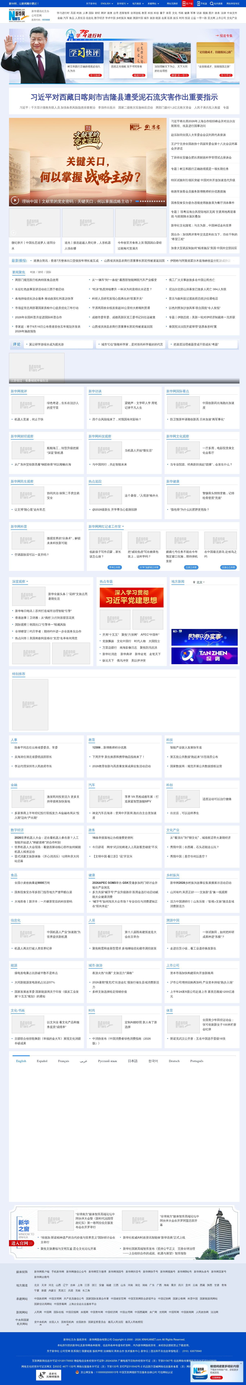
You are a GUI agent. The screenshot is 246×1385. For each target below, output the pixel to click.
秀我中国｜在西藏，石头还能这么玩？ (194, 867)
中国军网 (174, 1332)
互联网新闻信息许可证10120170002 (53, 1381)
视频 (205, 13)
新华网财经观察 (22, 436)
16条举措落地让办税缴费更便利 (112, 858)
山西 (58, 1305)
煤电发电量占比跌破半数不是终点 (36, 993)
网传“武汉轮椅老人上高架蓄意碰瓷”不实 (132, 867)
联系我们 (76, 1371)
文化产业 (232, 18)
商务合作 (119, 1371)
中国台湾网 (126, 1332)
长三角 (86, 1311)
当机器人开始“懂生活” (139, 450)
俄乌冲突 (122, 660)
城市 (146, 18)
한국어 (153, 1081)
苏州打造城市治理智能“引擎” (53, 610)
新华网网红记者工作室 (105, 526)
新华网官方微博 (97, 1292)
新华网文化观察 (177, 436)
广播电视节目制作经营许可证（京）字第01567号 (145, 1381)
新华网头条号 (201, 1292)
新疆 (43, 1311)
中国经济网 (111, 1332)
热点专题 (106, 581)
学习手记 (226, 75)
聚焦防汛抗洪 (148, 647)
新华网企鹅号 (41, 1297)
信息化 (89, 18)
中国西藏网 (141, 1332)
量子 (162, 13)
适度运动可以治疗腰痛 (217, 819)
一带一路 (202, 18)
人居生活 (80, 18)
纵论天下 (108, 660)
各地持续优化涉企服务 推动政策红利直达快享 (44, 298)
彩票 (169, 18)
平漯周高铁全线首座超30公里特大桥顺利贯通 (121, 307)
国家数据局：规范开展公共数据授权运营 (196, 766)
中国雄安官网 (118, 1319)
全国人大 (54, 1342)
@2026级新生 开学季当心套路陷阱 (114, 509)
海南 (166, 1305)
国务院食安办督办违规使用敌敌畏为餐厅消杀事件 (202, 202)
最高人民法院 (115, 1342)
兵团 (70, 1311)
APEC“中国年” (150, 634)
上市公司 (221, 18)
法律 (223, 13)
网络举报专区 (233, 3)
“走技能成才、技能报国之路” (214, 66)
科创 (156, 13)
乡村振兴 (121, 18)
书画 (180, 13)
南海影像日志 (128, 647)
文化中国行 (124, 641)
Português (196, 1081)
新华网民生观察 (22, 481)
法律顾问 (108, 1371)
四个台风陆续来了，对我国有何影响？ (116, 419)
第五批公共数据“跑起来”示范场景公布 (194, 756)
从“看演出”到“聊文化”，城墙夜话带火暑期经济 (200, 858)
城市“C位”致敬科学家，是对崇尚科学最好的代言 (132, 344)
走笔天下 (155, 654)
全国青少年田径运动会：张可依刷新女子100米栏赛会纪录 (219, 1045)
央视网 (84, 1332)
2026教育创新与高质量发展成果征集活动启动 (121, 766)
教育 (144, 13)
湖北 (137, 1305)
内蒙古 (52, 1311)
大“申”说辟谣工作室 (149, 567)
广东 (152, 1305)
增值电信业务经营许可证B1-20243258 (95, 1381)
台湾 (115, 13)
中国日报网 (72, 1332)
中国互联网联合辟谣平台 (142, 1319)
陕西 (209, 1305)
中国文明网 (55, 1319)
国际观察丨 (22, 624)
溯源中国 (138, 18)
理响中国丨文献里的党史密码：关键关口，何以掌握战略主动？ (78, 201)
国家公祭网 (179, 1319)
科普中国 (193, 1319)
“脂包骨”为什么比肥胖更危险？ (189, 509)
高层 (73, 13)
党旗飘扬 (108, 641)
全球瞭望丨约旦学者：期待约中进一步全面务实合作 (48, 631)
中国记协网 (164, 1319)
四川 (180, 1305)
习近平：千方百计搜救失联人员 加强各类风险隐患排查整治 (57, 107)
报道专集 (226, 35)
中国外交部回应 (227, 248)
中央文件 (232, 13)
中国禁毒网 (60, 1324)
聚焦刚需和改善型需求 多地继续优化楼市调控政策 (124, 969)
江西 (115, 1305)
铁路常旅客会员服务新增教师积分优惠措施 (198, 191)
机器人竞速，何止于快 (29, 419)
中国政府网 (40, 1319)
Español (42, 1081)
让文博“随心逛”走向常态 (30, 509)
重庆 (173, 1305)
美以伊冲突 (138, 660)
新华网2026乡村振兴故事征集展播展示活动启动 (200, 903)
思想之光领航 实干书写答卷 (126, 66)
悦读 (187, 18)
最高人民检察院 (134, 1342)
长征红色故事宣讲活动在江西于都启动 (39, 289)
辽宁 (65, 1305)
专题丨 (175, 168)
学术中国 (110, 18)
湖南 (144, 1305)
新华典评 (126, 654)
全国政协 (81, 1342)
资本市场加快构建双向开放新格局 (191, 993)
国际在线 (59, 1332)
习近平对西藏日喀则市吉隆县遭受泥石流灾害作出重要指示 (124, 96)
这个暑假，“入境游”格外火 (141, 495)
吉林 (72, 1305)
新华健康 (172, 481)
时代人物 (140, 641)
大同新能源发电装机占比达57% (35, 1003)
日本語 (133, 1081)
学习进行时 (63, 13)
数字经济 (99, 18)
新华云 (144, 1371)
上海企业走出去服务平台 (83, 1324)
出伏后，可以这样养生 (184, 833)
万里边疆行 (109, 647)
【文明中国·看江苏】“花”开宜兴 (112, 877)
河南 (130, 1305)
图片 (211, 13)
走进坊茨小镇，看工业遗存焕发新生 (193, 969)
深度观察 (18, 581)
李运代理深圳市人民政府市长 (33, 766)
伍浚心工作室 (228, 567)
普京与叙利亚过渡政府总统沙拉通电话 (193, 298)
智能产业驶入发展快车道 (186, 747)
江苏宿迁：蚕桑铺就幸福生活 (29, 380)
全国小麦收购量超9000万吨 (32, 903)
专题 (226, 107)
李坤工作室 (114, 567)
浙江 (94, 1305)
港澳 (109, 13)
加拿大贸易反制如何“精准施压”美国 (193, 248)
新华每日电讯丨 (25, 610)
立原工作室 (191, 567)
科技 (150, 13)
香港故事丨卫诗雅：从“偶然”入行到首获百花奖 (45, 617)
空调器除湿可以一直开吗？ (32, 554)
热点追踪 (95, 481)
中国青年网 (96, 1332)
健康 (186, 13)
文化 (174, 13)
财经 (97, 13)
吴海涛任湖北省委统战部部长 (33, 756)
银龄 (129, 18)
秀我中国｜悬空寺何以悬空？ (189, 877)
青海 (224, 1305)
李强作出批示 (106, 107)
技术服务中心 (132, 1371)
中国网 (48, 1332)
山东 (123, 1305)
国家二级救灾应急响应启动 (135, 107)
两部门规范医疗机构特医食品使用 (36, 279)
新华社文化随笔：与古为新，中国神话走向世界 (201, 225)
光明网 (163, 1332)
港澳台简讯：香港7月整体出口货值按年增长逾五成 (66, 260)
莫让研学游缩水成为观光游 (46, 344)
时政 (79, 13)
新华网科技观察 (100, 436)
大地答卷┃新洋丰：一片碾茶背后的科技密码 (43, 922)
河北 (51, 1305)
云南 (195, 1305)
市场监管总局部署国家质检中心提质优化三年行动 (47, 307)
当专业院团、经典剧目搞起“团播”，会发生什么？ (201, 464)
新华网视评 (19, 391)
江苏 (87, 1305)
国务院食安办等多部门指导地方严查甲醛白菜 (43, 912)
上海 (79, 1305)
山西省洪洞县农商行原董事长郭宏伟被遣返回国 (134, 260)
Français (63, 1081)
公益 (193, 18)
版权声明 (98, 1371)
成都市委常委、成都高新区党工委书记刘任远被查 (123, 317)
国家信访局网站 (43, 1324)
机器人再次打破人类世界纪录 (33, 969)
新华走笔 (140, 654)
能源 (158, 18)
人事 (85, 13)
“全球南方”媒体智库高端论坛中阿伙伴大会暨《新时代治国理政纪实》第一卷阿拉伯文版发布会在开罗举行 (95, 1241)
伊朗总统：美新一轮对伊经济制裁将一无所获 (206, 317)
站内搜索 (218, 3)
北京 (36, 1305)
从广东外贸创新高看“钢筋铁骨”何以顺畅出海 (43, 464)
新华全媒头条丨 (58, 593)
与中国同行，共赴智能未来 (109, 464)
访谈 (199, 13)
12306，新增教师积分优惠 (109, 747)
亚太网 (211, 18)
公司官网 (37, 15)
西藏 (202, 1305)
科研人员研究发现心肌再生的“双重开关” (117, 298)
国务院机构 (67, 1342)
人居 (92, 940)
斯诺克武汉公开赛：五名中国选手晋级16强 (197, 1059)
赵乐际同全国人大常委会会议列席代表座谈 (198, 134)
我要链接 (87, 1371)
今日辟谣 (98, 867)
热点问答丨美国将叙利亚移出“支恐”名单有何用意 (46, 638)
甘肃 (216, 1305)
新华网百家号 (218, 1292)
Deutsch (174, 1081)
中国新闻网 (187, 1332)
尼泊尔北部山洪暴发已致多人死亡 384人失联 (197, 289)
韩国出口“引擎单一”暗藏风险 (48, 624)
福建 (108, 1305)
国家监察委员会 (97, 1342)
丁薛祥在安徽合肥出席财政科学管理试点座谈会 (201, 157)
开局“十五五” (110, 634)
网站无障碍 (172, 3)
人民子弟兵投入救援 (207, 107)
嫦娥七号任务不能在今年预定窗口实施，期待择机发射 (182, 556)
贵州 (188, 1305)
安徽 (101, 1305)
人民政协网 (202, 1332)
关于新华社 (91, 3)
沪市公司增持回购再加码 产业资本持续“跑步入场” (201, 1003)
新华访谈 (95, 391)
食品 (71, 18)
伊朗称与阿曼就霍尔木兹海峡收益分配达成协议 (200, 260)
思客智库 (124, 13)
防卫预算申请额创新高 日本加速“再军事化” (197, 419)
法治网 (214, 1332)
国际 (91, 13)
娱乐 (175, 18)
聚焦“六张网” (130, 634)
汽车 (65, 18)
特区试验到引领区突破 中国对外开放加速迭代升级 (203, 180)
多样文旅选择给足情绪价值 (109, 1012)
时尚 (181, 18)
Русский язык (107, 1081)
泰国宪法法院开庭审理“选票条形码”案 (193, 326)
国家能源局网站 (209, 1319)
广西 (159, 1305)
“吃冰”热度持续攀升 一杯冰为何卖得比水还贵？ (122, 289)
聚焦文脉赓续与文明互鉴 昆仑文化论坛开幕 (68, 1269)
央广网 (153, 1332)
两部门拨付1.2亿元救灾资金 (173, 107)
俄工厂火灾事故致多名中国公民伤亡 (192, 279)
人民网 (38, 1332)
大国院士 (154, 641)
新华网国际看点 (177, 391)
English (21, 1081)
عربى (83, 1081)
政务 (217, 13)
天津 (43, 1305)
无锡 (77, 1311)
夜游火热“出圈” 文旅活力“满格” (112, 993)
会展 (164, 18)
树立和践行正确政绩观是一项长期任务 (204, 168)
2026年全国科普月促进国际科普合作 (38, 317)
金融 (59, 18)
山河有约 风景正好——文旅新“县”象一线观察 (198, 912)
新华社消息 (109, 654)
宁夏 (36, 1311)
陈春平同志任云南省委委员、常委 (36, 747)
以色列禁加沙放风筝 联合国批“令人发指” (194, 307)
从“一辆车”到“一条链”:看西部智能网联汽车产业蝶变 (124, 279)
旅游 (152, 18)
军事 (193, 13)
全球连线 (136, 13)
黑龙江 (62, 1311)
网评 (103, 13)
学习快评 (95, 75)
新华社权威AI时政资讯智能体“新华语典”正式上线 (154, 1258)
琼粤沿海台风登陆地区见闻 (197, 211)
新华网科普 (19, 526)
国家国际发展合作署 (97, 1319)
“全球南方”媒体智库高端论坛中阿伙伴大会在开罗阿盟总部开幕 (179, 1241)
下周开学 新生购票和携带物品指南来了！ (118, 756)
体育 (168, 13)
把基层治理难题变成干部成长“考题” (196, 344)
